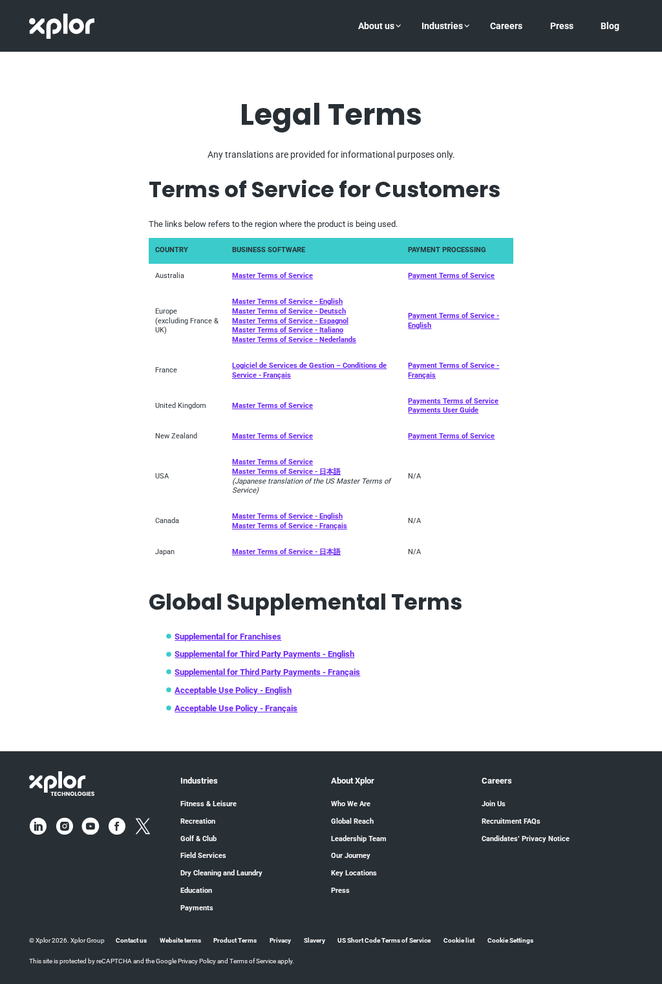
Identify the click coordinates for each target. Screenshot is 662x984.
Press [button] (561, 26)
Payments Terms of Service (453, 401)
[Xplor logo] (61, 26)
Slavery (314, 940)
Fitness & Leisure (208, 804)
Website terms (180, 940)
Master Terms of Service (272, 276)
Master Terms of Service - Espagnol (290, 321)
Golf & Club (198, 839)
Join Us (494, 804)
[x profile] (143, 826)
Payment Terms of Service (451, 276)
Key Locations (354, 873)
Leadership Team (359, 839)
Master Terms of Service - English (287, 301)
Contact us (131, 940)
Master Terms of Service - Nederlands (294, 340)
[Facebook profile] (117, 826)
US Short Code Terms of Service (384, 940)
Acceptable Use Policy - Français (236, 708)
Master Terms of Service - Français (289, 526)
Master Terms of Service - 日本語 (286, 471)
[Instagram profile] (65, 826)
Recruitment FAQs (511, 821)
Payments (196, 908)
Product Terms (235, 940)
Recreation (197, 821)
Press (340, 890)
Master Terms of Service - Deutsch (289, 311)
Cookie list (459, 940)
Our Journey (350, 855)
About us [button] (376, 26)
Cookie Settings (510, 940)
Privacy (280, 940)
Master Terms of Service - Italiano (287, 330)
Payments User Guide (443, 410)
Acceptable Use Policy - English (233, 690)
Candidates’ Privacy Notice (526, 839)
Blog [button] (610, 26)
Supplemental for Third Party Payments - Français (267, 672)
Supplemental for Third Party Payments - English (264, 654)
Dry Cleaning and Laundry (221, 873)
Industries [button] (442, 26)
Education (196, 890)
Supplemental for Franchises (228, 636)
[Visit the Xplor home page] (61, 782)
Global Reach (352, 821)
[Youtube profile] (90, 826)
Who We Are (350, 804)
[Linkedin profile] (38, 826)
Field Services (203, 855)
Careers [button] (506, 26)
